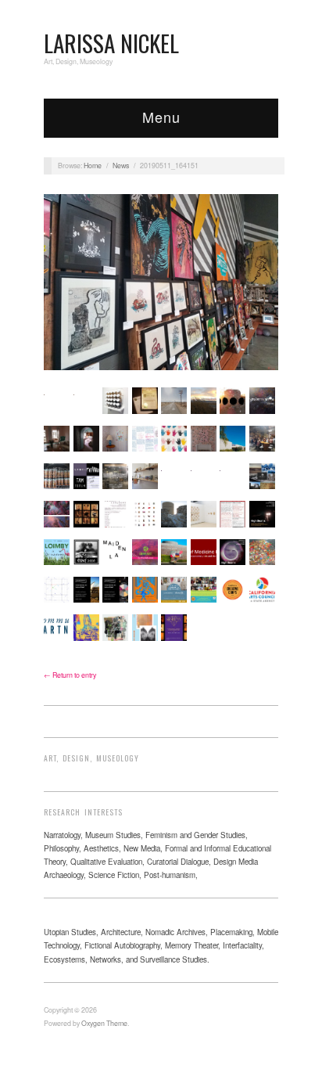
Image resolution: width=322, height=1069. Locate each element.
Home (93, 165)
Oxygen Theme (104, 1023)
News (121, 165)
